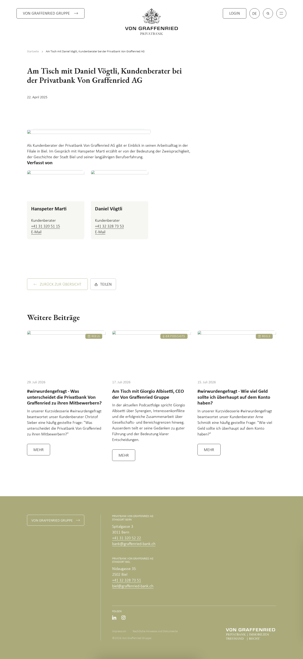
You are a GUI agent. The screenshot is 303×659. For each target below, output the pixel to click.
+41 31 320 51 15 (45, 226)
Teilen (106, 285)
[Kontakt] (279, 631)
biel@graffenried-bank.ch (132, 586)
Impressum (119, 631)
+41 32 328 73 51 (126, 580)
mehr (38, 450)
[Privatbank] (151, 21)
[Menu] (281, 13)
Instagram (123, 618)
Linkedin (114, 618)
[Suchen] (268, 13)
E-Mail (36, 232)
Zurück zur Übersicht (60, 285)
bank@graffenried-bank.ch (133, 544)
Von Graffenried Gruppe (46, 14)
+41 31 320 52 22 (126, 538)
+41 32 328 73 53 (109, 226)
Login (234, 14)
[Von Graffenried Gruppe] (250, 634)
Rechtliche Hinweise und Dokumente (155, 631)
